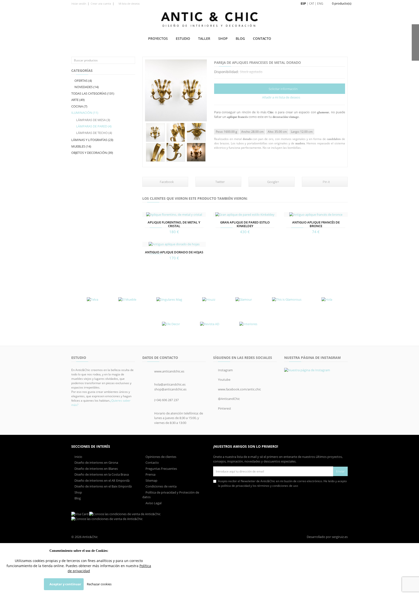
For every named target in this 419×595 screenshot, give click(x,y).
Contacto (262, 38)
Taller (204, 38)
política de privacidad (235, 486)
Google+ (272, 182)
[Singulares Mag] (169, 299)
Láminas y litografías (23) (92, 140)
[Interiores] (248, 324)
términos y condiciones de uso (277, 486)
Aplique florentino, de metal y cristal (174, 224)
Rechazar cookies (99, 584)
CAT (311, 3)
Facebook (166, 182)
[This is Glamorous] (286, 299)
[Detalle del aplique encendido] (196, 152)
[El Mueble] (127, 299)
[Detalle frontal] (155, 132)
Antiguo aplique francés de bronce (316, 224)
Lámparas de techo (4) (94, 133)
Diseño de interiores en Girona (96, 462)
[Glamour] (243, 299)
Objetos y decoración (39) (92, 152)
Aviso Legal (153, 503)
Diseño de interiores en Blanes (96, 468)
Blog (240, 38)
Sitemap (151, 480)
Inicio (78, 457)
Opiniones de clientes (160, 457)
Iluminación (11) (84, 112)
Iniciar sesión (78, 3)
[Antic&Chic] (209, 16)
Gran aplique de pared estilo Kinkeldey (245, 224)
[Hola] (327, 299)
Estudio (183, 38)
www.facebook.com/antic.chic (239, 389)
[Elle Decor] (171, 324)
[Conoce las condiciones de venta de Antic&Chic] (80, 514)
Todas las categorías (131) (92, 93)
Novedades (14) (86, 87)
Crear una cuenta (101, 3)
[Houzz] (208, 299)
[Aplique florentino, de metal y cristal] (174, 214)
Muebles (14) (81, 146)
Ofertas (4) (83, 80)
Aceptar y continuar (65, 584)
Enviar (340, 471)
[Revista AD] (209, 324)
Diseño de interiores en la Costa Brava (101, 474)
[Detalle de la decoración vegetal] (176, 132)
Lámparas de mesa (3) (93, 120)
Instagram (225, 370)
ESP (303, 3)
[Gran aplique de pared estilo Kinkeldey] (245, 214)
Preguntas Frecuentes (161, 468)
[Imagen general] (176, 90)
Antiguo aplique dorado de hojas (174, 252)
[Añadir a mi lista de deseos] (146, 213)
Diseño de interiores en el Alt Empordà (101, 480)
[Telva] (92, 299)
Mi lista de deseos (129, 3)
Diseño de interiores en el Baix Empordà (103, 486)
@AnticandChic (228, 399)
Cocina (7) (79, 106)
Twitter (220, 182)
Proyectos (158, 38)
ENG (320, 3)
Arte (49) (78, 100)
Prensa (150, 474)
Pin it (326, 182)
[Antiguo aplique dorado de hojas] (174, 244)
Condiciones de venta (161, 486)
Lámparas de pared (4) (94, 126)
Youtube (223, 379)
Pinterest (224, 408)
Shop (223, 38)
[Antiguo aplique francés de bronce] (315, 214)
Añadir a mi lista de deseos (280, 97)
